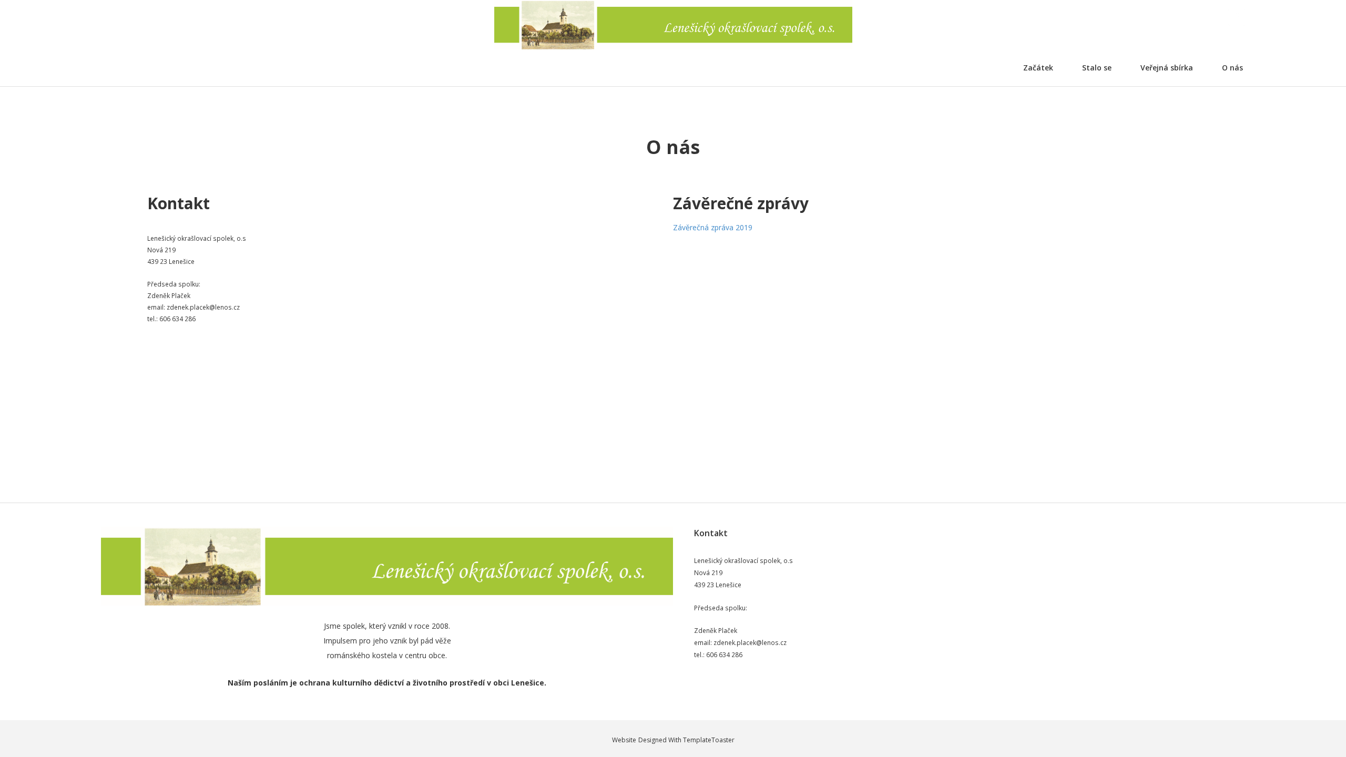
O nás (1232, 68)
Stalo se (1097, 68)
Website (624, 739)
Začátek (1038, 68)
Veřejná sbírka (1166, 68)
